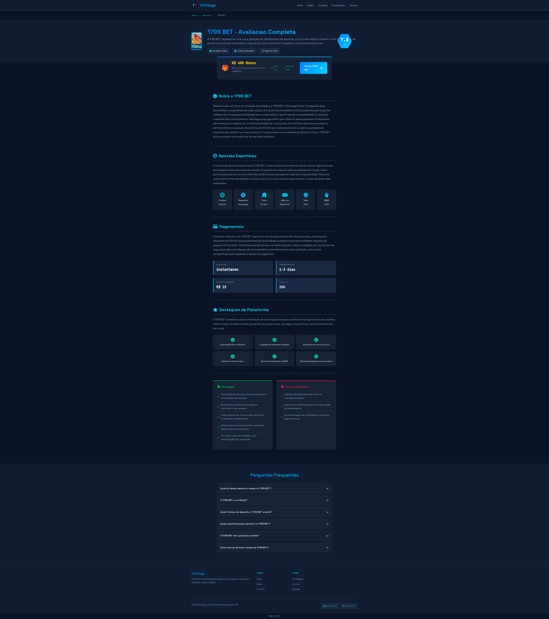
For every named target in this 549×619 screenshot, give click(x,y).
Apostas (207, 15)
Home (194, 15)
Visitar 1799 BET (310, 68)
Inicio (300, 5)
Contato (322, 5)
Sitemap (296, 589)
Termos (353, 5)
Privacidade (338, 5)
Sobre (310, 5)
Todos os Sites (274, 616)
